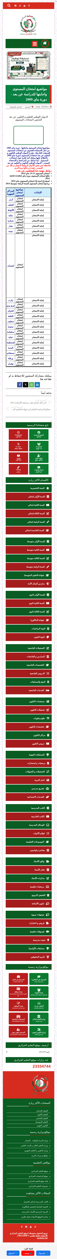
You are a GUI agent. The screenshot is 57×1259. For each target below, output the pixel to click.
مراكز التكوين (39, 735)
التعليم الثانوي (42, 1115)
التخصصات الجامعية (36, 665)
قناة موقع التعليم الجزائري (38, 1181)
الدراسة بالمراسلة (16, 107)
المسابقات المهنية (37, 755)
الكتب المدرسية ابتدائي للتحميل (36, 1202)
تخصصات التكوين (37, 727)
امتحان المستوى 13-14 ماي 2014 (35, 173)
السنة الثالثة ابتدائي (36, 513)
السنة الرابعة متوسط (35, 567)
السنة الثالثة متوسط (36, 558)
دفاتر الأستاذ (39, 870)
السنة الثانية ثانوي (37, 603)
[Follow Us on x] (35, 1227)
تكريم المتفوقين (38, 957)
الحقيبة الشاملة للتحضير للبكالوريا (35, 1207)
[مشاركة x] (25, 384)
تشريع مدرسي (38, 788)
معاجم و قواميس (37, 850)
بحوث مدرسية (39, 940)
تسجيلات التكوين (37, 710)
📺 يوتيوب (27, 1253)
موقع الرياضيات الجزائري (38, 1176)
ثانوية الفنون (39, 637)
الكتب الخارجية (38, 816)
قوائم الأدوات (39, 833)
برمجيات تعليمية (37, 887)
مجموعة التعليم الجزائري (38, 1186)
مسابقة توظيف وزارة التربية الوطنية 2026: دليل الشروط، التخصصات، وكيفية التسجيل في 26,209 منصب (28, 73)
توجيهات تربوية (38, 915)
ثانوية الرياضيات (39, 628)
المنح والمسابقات (38, 682)
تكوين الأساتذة (38, 903)
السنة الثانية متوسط (36, 550)
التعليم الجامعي (42, 1118)
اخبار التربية (39, 780)
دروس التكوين (38, 743)
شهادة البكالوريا (37, 620)
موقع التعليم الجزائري (39, 1171)
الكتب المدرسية (38, 808)
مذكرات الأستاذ (38, 878)
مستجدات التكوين (37, 701)
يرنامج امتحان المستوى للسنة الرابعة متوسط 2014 (28, 183)
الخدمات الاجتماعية (36, 797)
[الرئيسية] (45, 44)
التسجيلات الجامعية (36, 648)
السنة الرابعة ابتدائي (36, 522)
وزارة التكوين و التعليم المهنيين (36, 1151)
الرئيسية (27, 107)
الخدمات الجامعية (37, 690)
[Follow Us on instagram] (26, 1227)
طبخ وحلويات (39, 718)
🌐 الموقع (13, 1253)
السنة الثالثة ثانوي (37, 611)
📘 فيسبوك (43, 1253)
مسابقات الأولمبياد (36, 948)
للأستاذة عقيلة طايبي (39, 1235)
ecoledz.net (42, 1238)
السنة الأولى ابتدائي (36, 496)
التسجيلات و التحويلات (35, 771)
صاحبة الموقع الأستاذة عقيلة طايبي (34, 1217)
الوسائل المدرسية (37, 825)
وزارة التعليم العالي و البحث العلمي (34, 1146)
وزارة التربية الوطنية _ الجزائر (36, 1141)
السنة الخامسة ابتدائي (35, 530)
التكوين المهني (42, 1126)
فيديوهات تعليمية (37, 931)
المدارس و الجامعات (36, 656)
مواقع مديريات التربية (39, 1156)
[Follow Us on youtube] (31, 1227)
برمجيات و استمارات (36, 763)
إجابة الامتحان (38, 199)
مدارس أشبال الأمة (36, 584)
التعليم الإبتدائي (42, 1111)
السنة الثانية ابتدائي (36, 505)
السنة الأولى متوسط (36, 541)
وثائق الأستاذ (39, 861)
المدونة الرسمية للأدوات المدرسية (35, 1212)
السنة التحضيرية (37, 488)
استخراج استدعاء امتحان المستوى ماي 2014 (30, 181)
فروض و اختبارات (37, 923)
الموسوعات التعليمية (35, 842)
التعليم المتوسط (42, 1122)
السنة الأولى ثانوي (37, 595)
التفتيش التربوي (39, 895)
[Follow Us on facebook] (22, 1227)
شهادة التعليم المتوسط (34, 575)
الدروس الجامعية (37, 673)
